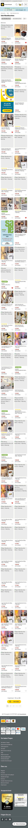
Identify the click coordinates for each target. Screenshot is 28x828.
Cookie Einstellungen (6, 760)
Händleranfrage (5, 776)
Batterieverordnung (6, 750)
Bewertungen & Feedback (7, 774)
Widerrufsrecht (5, 754)
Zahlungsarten (4, 746)
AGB (2, 752)
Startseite (3, 13)
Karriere (3, 778)
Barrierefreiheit (5, 782)
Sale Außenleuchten (17, 18)
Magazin (3, 770)
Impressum (4, 784)
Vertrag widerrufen (5, 756)
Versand (3, 748)
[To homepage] (6, 4)
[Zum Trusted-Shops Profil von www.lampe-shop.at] (14, 802)
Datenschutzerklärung (6, 744)
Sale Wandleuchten (14, 13)
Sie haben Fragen (5, 742)
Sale (8, 13)
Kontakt (3, 772)
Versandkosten (22, 714)
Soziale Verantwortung (6, 780)
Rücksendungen (5, 758)
